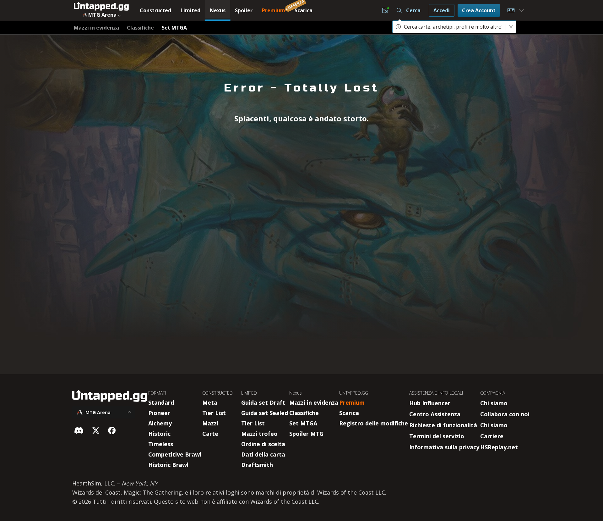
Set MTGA (303, 423)
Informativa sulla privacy (444, 447)
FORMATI (157, 393)
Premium (352, 402)
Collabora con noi (505, 414)
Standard (161, 402)
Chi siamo (494, 403)
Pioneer (159, 413)
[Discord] (78, 430)
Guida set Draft (263, 402)
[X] (95, 430)
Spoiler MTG (306, 433)
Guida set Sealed (264, 413)
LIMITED (249, 393)
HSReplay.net (499, 447)
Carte (210, 433)
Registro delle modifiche (373, 423)
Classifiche (304, 413)
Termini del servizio (436, 436)
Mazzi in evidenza (313, 402)
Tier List (214, 413)
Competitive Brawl (174, 454)
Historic (159, 433)
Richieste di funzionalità (443, 425)
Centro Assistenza (434, 414)
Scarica (349, 413)
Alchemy (160, 423)
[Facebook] (111, 430)
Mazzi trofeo (259, 433)
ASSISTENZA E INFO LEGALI (436, 393)
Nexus (295, 393)
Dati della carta (263, 454)
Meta (209, 402)
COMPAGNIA (492, 393)
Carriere (491, 436)
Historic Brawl (168, 464)
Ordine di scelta (263, 444)
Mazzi (210, 423)
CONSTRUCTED (217, 393)
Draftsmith (257, 464)
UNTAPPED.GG (353, 393)
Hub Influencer (429, 403)
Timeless (160, 444)
